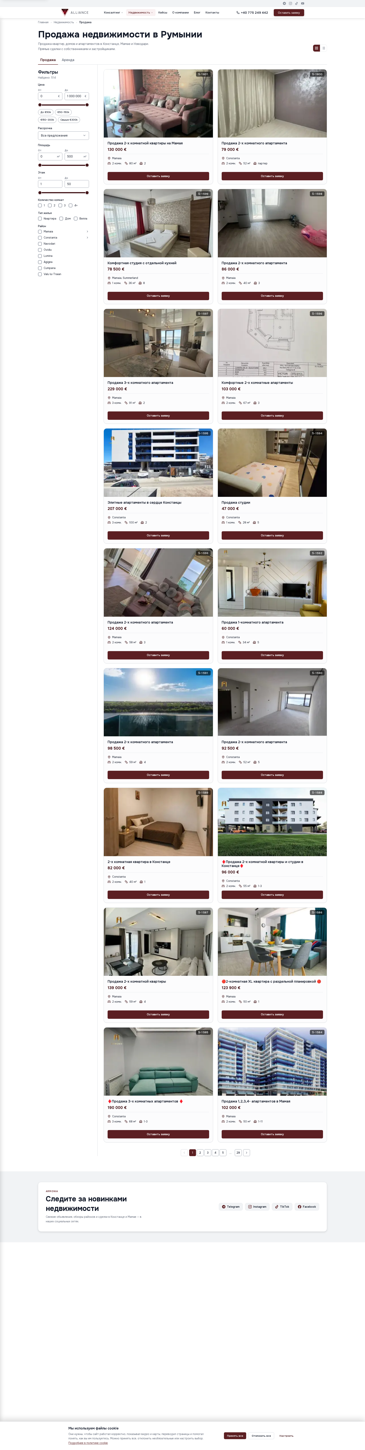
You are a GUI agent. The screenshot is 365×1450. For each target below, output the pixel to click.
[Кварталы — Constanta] (74, 237)
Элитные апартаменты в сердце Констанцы (144, 502)
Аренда (68, 60)
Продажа (48, 60)
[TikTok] (296, 3)
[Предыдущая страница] (184, 1152)
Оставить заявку (289, 12)
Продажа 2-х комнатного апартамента (254, 143)
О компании (180, 12)
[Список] (323, 48)
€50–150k (63, 112)
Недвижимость (139, 12)
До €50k (45, 112)
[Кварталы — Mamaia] (72, 231)
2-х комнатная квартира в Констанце (139, 862)
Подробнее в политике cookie (88, 1443)
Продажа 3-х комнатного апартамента (140, 383)
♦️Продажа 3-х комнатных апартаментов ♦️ (145, 1101)
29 (238, 1152)
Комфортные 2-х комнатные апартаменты (257, 383)
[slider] (40, 105)
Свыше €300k (69, 119)
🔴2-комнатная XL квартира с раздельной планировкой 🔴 (271, 981)
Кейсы (162, 12)
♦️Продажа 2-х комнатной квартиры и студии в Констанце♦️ (262, 864)
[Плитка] (316, 48)
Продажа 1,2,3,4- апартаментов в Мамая (256, 1101)
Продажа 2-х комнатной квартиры (137, 981)
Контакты (212, 12)
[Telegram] (284, 3)
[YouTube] (302, 3)
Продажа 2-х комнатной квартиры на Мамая (145, 143)
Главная (43, 22)
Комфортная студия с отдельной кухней (142, 263)
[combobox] (63, 135)
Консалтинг (112, 12)
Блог (197, 12)
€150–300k (47, 119)
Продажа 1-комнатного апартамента (252, 622)
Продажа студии (236, 502)
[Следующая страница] (246, 1152)
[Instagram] (290, 3)
